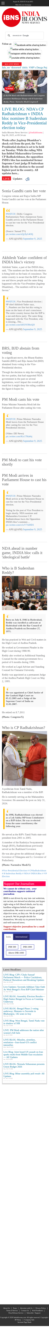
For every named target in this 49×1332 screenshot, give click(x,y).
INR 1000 (27, 947)
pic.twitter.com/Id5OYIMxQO (20, 324)
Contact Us (25, 1311)
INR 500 (12, 947)
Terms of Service (12, 1311)
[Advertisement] (24, 1194)
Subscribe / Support (34, 1313)
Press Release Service (16, 1313)
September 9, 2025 (32, 238)
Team (15, 1308)
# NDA (25, 873)
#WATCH (10, 214)
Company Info (29, 1320)
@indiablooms (35, 132)
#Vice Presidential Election (14, 870)
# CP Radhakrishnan (37, 870)
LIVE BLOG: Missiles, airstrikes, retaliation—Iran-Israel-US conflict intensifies (20, 1042)
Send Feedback (37, 1311)
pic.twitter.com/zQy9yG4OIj (19, 234)
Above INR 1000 (16, 953)
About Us (6, 1308)
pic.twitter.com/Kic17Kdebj (19, 436)
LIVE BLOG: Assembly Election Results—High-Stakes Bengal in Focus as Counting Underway (24, 999)
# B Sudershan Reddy (12, 873)
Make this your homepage (23, 5)
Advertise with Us (26, 1308)
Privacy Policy (41, 1308)
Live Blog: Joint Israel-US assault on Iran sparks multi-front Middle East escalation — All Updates (23, 1054)
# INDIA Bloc (35, 873)
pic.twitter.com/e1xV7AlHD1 (20, 524)
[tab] (8, 937)
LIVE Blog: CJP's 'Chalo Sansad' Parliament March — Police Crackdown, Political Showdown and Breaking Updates (23, 977)
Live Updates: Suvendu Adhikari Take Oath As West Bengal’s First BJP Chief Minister (24, 988)
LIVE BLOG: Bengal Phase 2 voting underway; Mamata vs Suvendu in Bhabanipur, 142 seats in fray (20, 1011)
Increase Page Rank (24, 1322)
